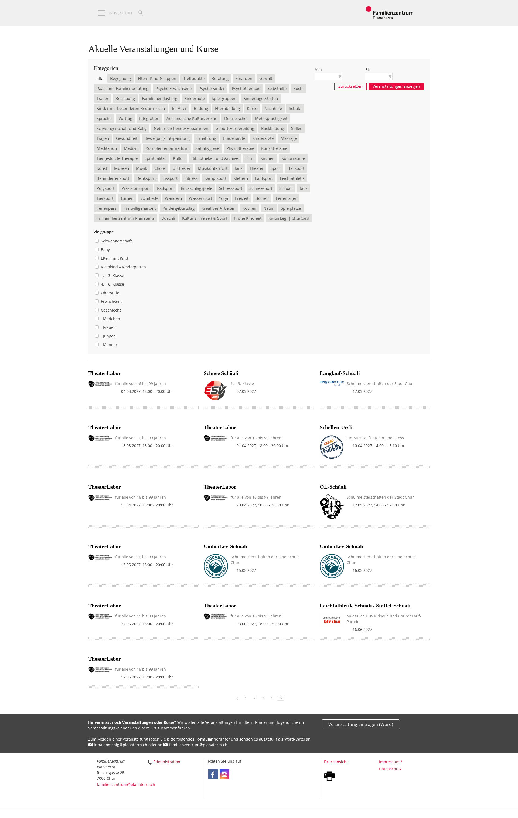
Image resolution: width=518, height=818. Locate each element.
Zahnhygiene (207, 148)
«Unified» (149, 198)
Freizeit (241, 198)
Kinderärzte (263, 138)
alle (100, 78)
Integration (149, 118)
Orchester (181, 168)
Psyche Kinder (212, 88)
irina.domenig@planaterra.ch (120, 744)
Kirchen (267, 158)
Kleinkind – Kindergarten (123, 266)
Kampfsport (215, 178)
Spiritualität (155, 158)
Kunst (102, 168)
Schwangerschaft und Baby (122, 128)
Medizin (131, 148)
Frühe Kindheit (247, 218)
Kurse (252, 108)
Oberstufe (110, 292)
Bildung (201, 108)
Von (318, 69)
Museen (121, 168)
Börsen (262, 198)
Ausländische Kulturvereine (191, 118)
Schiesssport (230, 188)
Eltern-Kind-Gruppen (157, 78)
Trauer (102, 98)
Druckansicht (336, 761)
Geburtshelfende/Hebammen (181, 128)
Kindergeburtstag (179, 208)
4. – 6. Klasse (112, 284)
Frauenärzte (234, 138)
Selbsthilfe (277, 88)
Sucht (299, 88)
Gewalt (265, 78)
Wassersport (200, 198)
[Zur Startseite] (389, 12)
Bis (368, 69)
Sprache (104, 118)
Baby (105, 249)
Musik (141, 168)
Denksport (146, 178)
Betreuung (125, 98)
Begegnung (120, 78)
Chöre (159, 168)
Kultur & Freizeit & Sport (204, 218)
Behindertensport (113, 178)
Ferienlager (286, 198)
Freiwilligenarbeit (140, 208)
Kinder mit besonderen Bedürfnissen (131, 108)
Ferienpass (107, 208)
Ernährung (206, 138)
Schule (295, 108)
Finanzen (244, 78)
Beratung (220, 78)
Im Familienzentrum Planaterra (125, 218)
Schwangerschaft (116, 241)
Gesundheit (126, 138)
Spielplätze (291, 208)
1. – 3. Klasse (112, 275)
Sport (276, 168)
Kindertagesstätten (260, 98)
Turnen (127, 198)
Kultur (178, 158)
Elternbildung (227, 108)
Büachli (168, 218)
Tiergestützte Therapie (117, 158)
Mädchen (110, 318)
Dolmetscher (236, 118)
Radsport (165, 188)
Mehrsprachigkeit (271, 118)
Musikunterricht (212, 168)
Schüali (285, 188)
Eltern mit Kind (114, 258)
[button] (101, 13)
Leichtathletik (292, 178)
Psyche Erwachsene (173, 88)
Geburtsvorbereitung (234, 128)
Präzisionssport (135, 188)
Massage (289, 138)
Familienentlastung (159, 98)
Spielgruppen (224, 98)
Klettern (240, 178)
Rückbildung (272, 128)
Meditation (107, 148)
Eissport (170, 178)
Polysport (105, 188)
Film (249, 158)
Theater (257, 168)
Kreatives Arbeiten (219, 208)
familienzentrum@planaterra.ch (198, 744)
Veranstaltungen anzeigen (396, 86)
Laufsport (264, 178)
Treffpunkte (194, 78)
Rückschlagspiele (196, 188)
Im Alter (179, 108)
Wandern (173, 198)
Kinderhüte (194, 98)
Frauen (108, 327)
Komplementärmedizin (167, 148)
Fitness (191, 178)
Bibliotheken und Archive (214, 158)
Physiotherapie (240, 148)
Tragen (103, 138)
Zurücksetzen (350, 86)
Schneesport (260, 188)
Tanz (238, 168)
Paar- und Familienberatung (122, 88)
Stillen (296, 128)
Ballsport (296, 168)
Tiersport (105, 198)
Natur (268, 208)
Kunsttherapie (274, 148)
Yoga (223, 198)
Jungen (108, 336)
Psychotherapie (246, 88)
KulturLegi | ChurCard (288, 218)
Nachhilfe (273, 108)
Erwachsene (112, 301)
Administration (166, 761)
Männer (109, 344)
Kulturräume (293, 158)
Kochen (249, 208)
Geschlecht (111, 310)
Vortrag (125, 118)
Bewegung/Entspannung (167, 138)
